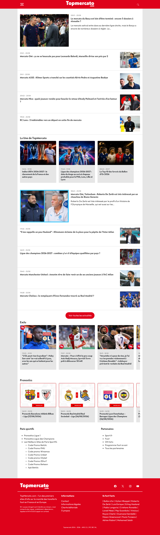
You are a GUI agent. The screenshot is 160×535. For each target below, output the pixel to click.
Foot (107, 438)
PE (90, 527)
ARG (83, 527)
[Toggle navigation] (22, 4)
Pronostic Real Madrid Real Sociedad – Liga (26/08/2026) (75, 415)
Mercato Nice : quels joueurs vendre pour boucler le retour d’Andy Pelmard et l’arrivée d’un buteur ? (68, 100)
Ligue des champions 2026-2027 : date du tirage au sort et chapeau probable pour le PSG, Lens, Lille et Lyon (76, 175)
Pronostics (26, 380)
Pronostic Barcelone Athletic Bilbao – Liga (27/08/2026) (38, 415)
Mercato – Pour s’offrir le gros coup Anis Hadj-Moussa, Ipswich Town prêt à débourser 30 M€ (76, 358)
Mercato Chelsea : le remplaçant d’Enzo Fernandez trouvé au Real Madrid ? (57, 295)
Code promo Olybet (37, 458)
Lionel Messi (108, 510)
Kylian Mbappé (123, 501)
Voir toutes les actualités (80, 315)
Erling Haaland (132, 504)
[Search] (138, 4)
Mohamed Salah (125, 520)
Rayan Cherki (108, 513)
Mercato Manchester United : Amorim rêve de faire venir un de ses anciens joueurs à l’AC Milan (66, 274)
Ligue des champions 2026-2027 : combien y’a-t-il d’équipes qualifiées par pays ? (60, 253)
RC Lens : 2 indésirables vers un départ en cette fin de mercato (51, 120)
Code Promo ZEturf (37, 461)
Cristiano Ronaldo (128, 507)
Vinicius (134, 510)
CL (87, 527)
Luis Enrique (118, 504)
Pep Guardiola (122, 510)
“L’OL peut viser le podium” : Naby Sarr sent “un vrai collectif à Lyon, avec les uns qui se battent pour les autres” (38, 359)
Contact (65, 501)
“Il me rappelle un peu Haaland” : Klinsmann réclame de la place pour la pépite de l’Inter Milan (67, 232)
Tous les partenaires (114, 448)
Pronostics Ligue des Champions (39, 438)
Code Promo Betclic (37, 445)
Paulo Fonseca (129, 517)
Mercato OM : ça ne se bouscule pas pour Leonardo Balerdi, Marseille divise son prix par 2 (64, 56)
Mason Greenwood (111, 517)
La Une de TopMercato (33, 138)
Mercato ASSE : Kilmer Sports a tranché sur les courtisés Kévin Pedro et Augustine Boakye (64, 77)
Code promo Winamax (39, 451)
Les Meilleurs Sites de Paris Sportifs (40, 442)
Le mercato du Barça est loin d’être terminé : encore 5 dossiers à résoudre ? (102, 20)
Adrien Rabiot (109, 520)
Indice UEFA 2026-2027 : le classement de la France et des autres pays (35, 174)
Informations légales (71, 504)
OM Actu (109, 442)
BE (93, 527)
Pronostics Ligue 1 (32, 435)
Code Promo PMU (36, 448)
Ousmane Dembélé (126, 513)
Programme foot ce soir (116, 445)
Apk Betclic (33, 467)
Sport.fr (108, 435)
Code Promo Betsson (38, 464)
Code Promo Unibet (37, 454)
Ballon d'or (109, 501)
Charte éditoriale (69, 507)
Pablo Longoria (111, 507)
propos (66, 510)
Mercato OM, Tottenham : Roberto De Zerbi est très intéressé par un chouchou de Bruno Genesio (104, 195)
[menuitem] (138, 4)
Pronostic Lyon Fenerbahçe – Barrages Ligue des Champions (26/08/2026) (113, 416)
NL (96, 527)
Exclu (23, 322)
